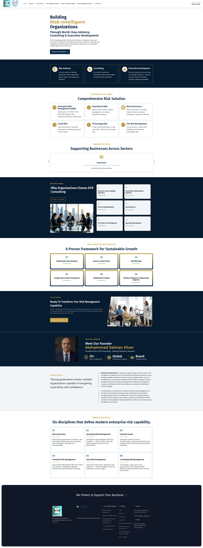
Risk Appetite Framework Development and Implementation (108, 521)
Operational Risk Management (106, 511)
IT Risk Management (107, 529)
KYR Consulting (123, 537)
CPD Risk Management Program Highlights (125, 533)
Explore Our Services (82, 51)
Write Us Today (196, 4)
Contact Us (122, 520)
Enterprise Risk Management (109, 515)
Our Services (122, 517)
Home (120, 510)
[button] (49, 161)
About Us (121, 513)
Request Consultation (59, 51)
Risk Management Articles (125, 523)
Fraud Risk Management (108, 526)
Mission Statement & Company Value (124, 527)
